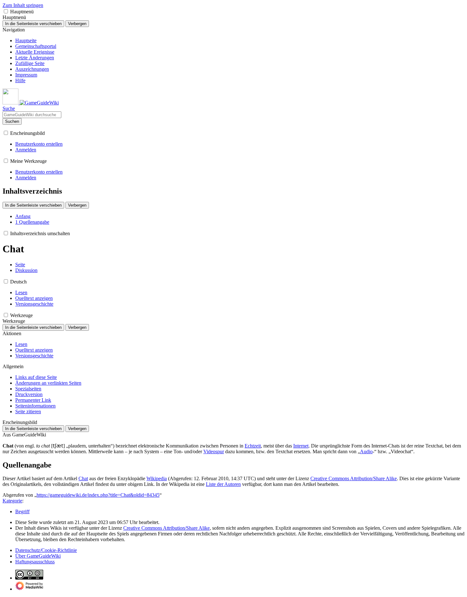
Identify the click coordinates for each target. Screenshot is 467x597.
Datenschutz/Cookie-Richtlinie (46, 550)
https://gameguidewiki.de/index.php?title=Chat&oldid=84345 (98, 495)
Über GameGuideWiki (38, 556)
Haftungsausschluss (35, 561)
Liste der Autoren (223, 484)
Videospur (213, 451)
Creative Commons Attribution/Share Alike (353, 478)
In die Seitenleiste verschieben (33, 23)
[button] (6, 11)
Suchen (12, 121)
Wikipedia (156, 478)
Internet (300, 445)
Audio (366, 451)
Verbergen (77, 23)
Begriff (22, 511)
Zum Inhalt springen (23, 5)
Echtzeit (253, 445)
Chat (83, 478)
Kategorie (12, 500)
